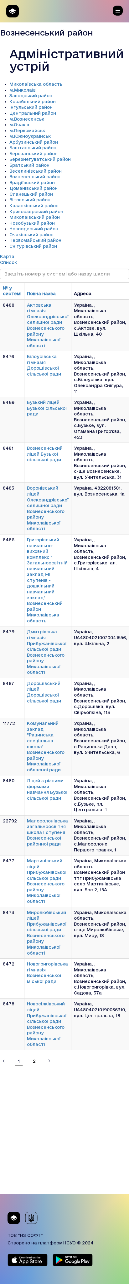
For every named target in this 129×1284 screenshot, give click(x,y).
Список (8, 262)
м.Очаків (19, 124)
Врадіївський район (32, 182)
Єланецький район (31, 194)
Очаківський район (31, 234)
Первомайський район (35, 240)
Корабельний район (32, 101)
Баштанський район (32, 147)
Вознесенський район (34, 176)
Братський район (29, 165)
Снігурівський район (33, 246)
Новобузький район (32, 223)
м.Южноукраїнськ (30, 136)
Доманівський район (33, 188)
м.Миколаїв (22, 90)
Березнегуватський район (40, 159)
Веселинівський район (35, 171)
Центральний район (32, 113)
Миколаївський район (34, 217)
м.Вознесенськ (26, 119)
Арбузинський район (33, 142)
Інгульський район (31, 107)
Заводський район (30, 95)
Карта (7, 256)
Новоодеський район (33, 228)
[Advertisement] (64, 1130)
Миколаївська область (35, 84)
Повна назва (41, 293)
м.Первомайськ (27, 130)
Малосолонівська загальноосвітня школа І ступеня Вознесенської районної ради (47, 832)
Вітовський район (29, 199)
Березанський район (33, 153)
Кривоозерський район (36, 211)
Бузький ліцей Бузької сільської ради (47, 408)
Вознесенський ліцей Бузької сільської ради (45, 454)
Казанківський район (34, 205)
